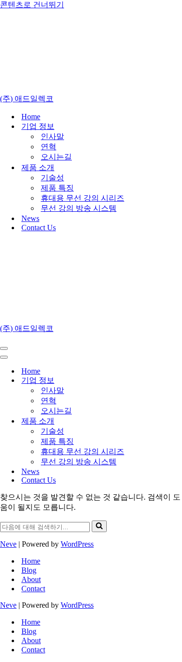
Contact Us (38, 227)
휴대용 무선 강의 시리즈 (82, 198)
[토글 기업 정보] (170, 381)
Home (30, 116)
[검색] (99, 526)
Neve (8, 544)
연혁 (48, 146)
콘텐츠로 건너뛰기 (32, 4)
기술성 (52, 177)
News (30, 218)
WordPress (77, 544)
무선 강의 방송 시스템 (78, 208)
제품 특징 (57, 188)
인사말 (52, 136)
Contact (33, 588)
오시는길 (56, 157)
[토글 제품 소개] (170, 421)
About (31, 579)
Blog (28, 570)
